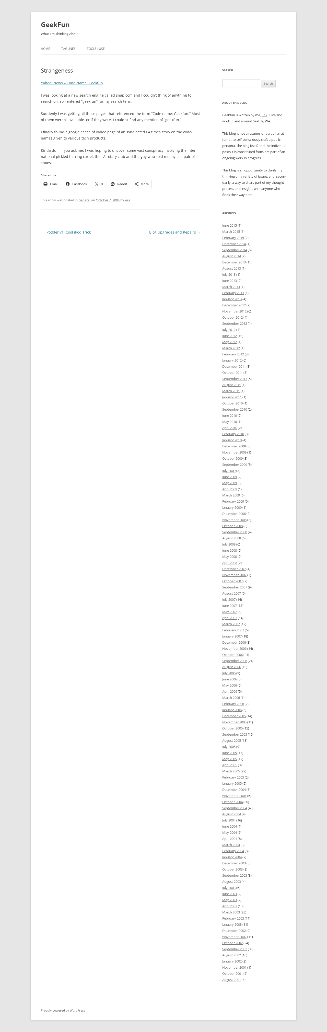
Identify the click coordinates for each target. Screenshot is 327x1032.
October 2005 (232, 728)
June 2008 (229, 550)
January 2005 (232, 783)
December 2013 (234, 262)
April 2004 (229, 838)
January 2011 (232, 397)
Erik (264, 115)
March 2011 (231, 391)
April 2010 (229, 427)
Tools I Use (96, 49)
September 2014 (234, 250)
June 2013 (229, 280)
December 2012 (234, 305)
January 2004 (232, 857)
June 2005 (229, 752)
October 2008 (232, 526)
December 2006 (234, 642)
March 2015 (231, 231)
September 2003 (234, 875)
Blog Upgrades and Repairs (175, 232)
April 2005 (229, 765)
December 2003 (234, 863)
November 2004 (234, 795)
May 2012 (229, 342)
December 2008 (234, 513)
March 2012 (231, 348)
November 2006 (234, 648)
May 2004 (229, 832)
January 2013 (232, 299)
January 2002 (232, 961)
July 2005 (229, 746)
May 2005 (229, 759)
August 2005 (231, 740)
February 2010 (233, 434)
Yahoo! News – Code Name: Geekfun (72, 82)
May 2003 (229, 900)
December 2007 (234, 568)
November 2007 (234, 575)
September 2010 (234, 409)
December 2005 (234, 716)
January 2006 (232, 710)
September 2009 (234, 464)
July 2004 (229, 820)
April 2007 (229, 618)
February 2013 (233, 293)
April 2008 (229, 562)
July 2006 (229, 673)
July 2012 (229, 329)
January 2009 (232, 507)
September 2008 (234, 532)
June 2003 (229, 893)
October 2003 (232, 869)
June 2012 (229, 335)
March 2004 (231, 844)
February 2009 (233, 501)
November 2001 (234, 967)
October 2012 (232, 317)
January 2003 (232, 924)
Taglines (68, 49)
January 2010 (232, 440)
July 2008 (229, 544)
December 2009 (234, 446)
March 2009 (231, 495)
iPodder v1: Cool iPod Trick (66, 232)
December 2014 (234, 243)
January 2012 (232, 360)
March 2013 (231, 286)
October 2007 (232, 581)
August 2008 (231, 538)
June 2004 (229, 826)
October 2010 (232, 403)
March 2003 (231, 912)
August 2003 (231, 881)
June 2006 (229, 679)
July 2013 (229, 274)
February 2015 (233, 237)
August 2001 (231, 979)
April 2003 (229, 906)
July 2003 (229, 887)
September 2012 (234, 323)
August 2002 (231, 955)
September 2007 (234, 587)
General (84, 200)
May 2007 (229, 611)
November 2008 (234, 519)
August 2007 (231, 593)
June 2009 (229, 476)
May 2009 (229, 483)
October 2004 (232, 801)
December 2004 (234, 789)
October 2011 (232, 372)
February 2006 (233, 703)
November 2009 (234, 452)
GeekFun (55, 24)
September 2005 (234, 734)
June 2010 (229, 415)
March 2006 (231, 697)
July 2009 (229, 470)
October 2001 (232, 973)
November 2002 (234, 936)
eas (127, 200)
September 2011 (234, 378)
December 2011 (234, 366)
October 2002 (232, 943)
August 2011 (231, 384)
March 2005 (231, 771)
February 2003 (233, 918)
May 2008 (229, 556)
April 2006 (229, 691)
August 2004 (231, 814)
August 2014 (231, 256)
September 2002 (234, 949)
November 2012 (234, 311)
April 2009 (229, 489)
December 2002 (234, 930)
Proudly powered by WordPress (63, 1010)
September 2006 (234, 660)
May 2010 (229, 421)
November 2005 (234, 722)
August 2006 (231, 667)
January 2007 (232, 636)
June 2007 (229, 605)
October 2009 (232, 458)
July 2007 (229, 599)
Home (45, 49)
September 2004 (234, 808)
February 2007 (233, 630)
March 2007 (231, 624)
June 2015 (229, 225)
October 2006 (232, 654)
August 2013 (231, 268)
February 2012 (233, 354)
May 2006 (229, 685)
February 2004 (233, 851)
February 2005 (233, 777)
